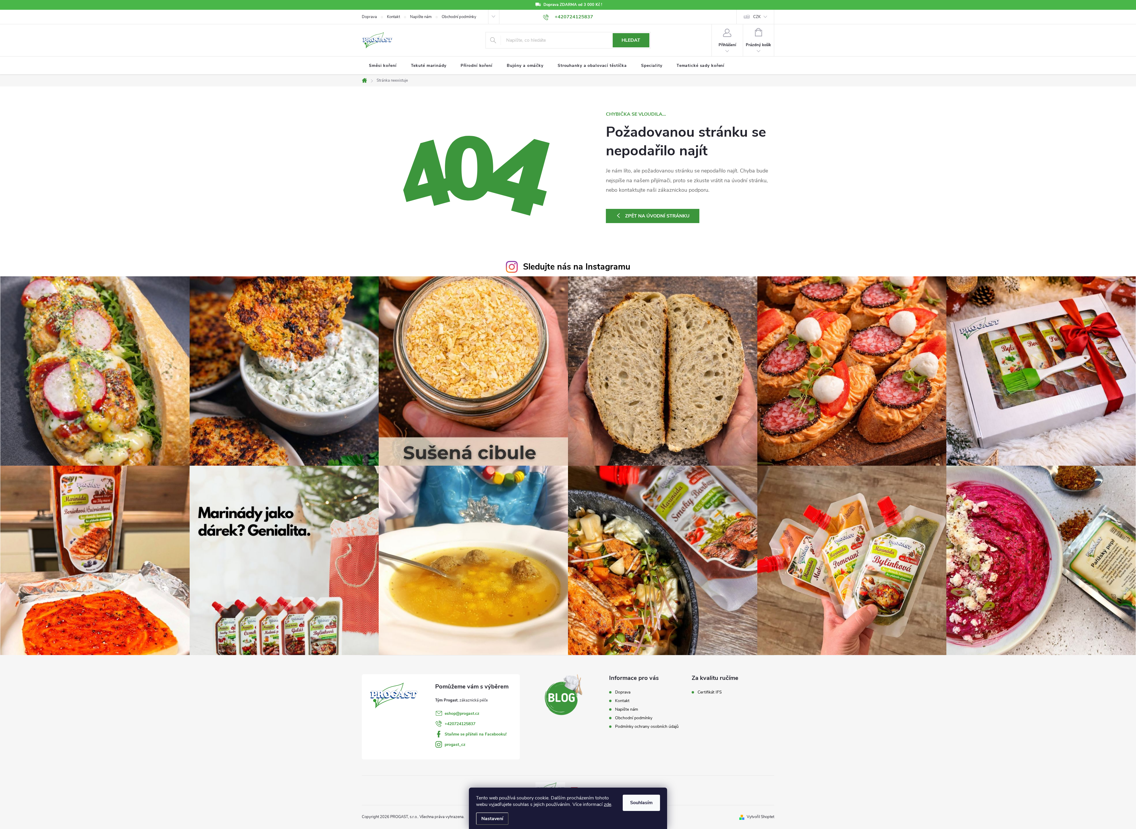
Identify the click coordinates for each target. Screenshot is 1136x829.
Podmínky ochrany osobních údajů (647, 726)
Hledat (631, 40)
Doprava (369, 17)
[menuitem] (383, 66)
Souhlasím (641, 802)
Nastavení (492, 818)
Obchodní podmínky (459, 17)
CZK (757, 17)
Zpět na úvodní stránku (657, 216)
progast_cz (455, 744)
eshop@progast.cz (462, 713)
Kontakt (393, 17)
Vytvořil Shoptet (760, 817)
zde (607, 804)
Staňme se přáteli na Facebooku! (475, 734)
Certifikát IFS (710, 692)
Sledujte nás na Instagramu (576, 266)
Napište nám (421, 17)
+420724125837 (460, 724)
